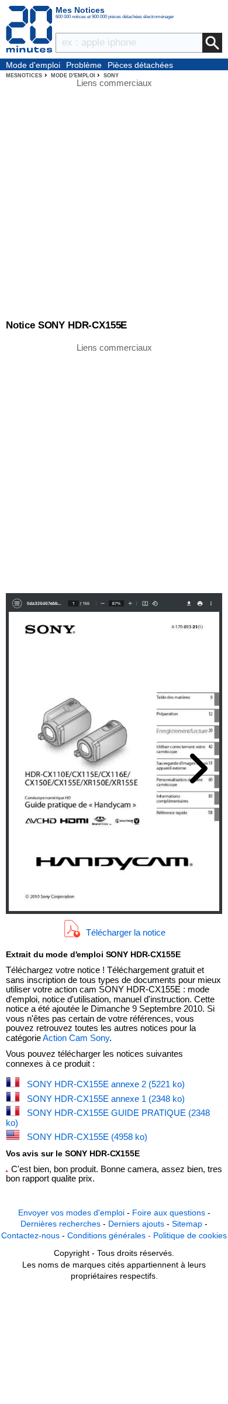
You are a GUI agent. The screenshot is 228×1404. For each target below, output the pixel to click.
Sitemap (187, 1223)
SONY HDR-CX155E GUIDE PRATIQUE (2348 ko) (108, 1118)
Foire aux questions (168, 1212)
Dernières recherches (60, 1223)
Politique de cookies (190, 1235)
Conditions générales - (110, 1235)
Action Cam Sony (76, 1038)
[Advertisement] (114, 467)
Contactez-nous (30, 1235)
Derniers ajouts (136, 1223)
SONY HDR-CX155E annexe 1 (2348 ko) (106, 1099)
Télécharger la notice (125, 932)
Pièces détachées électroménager (140, 65)
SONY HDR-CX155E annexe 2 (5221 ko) (106, 1084)
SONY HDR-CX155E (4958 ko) (87, 1137)
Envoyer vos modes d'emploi (71, 1212)
